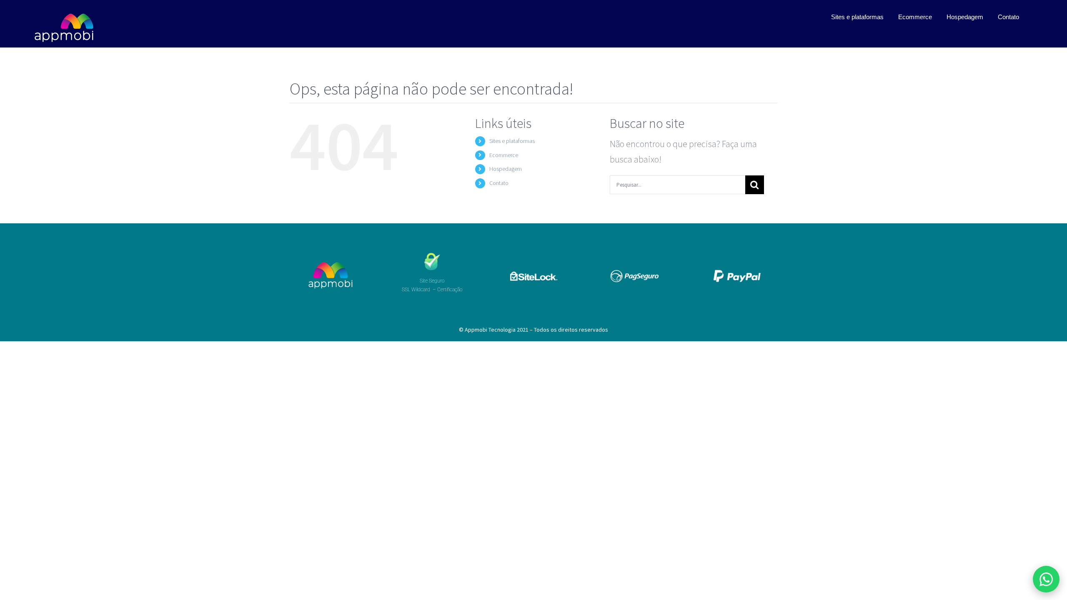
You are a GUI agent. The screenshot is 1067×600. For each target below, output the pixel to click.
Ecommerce (503, 155)
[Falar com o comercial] (1046, 579)
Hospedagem (505, 168)
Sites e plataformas (512, 141)
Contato (498, 183)
